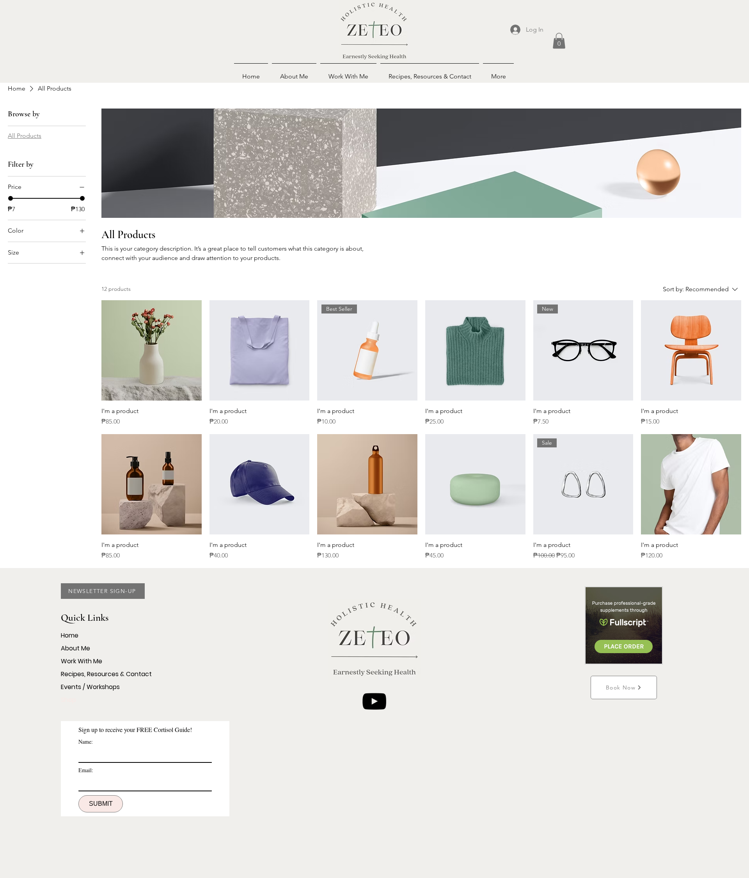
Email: (85, 770)
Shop (68, 699)
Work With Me (81, 661)
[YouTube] (374, 701)
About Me (75, 648)
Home (69, 635)
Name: (85, 741)
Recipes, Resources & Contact (106, 674)
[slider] (10, 198)
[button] (559, 41)
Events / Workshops (90, 686)
